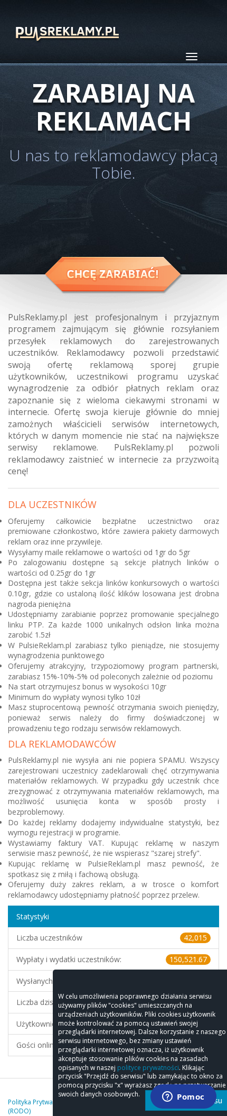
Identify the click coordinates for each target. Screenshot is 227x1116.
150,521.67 (188, 959)
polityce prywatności (148, 1067)
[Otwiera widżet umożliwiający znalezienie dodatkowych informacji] (183, 1097)
